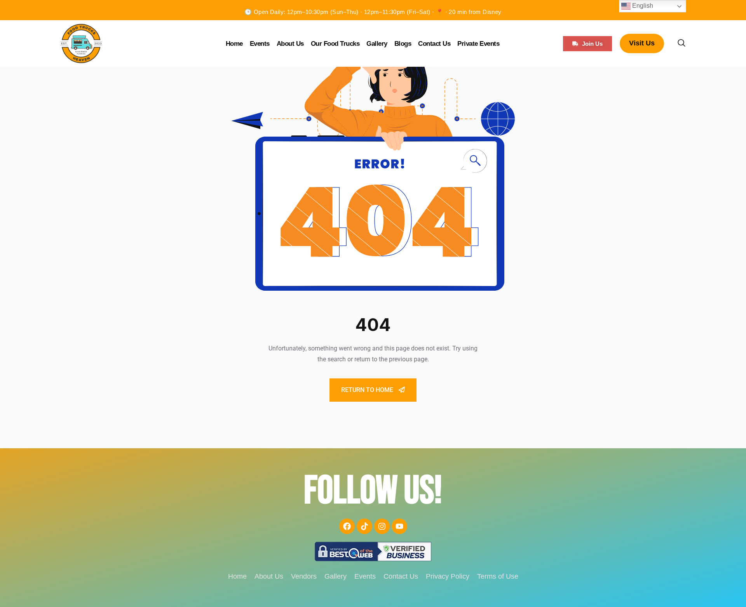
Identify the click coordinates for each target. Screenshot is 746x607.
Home (234, 43)
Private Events (478, 43)
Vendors (304, 576)
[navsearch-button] (681, 43)
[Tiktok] (364, 526)
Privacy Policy (447, 576)
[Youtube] (399, 526)
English (642, 5)
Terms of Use (497, 576)
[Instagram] (382, 526)
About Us (290, 43)
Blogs (402, 43)
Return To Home (368, 390)
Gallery (376, 43)
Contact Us (434, 43)
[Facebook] (347, 526)
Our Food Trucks (335, 43)
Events (260, 43)
